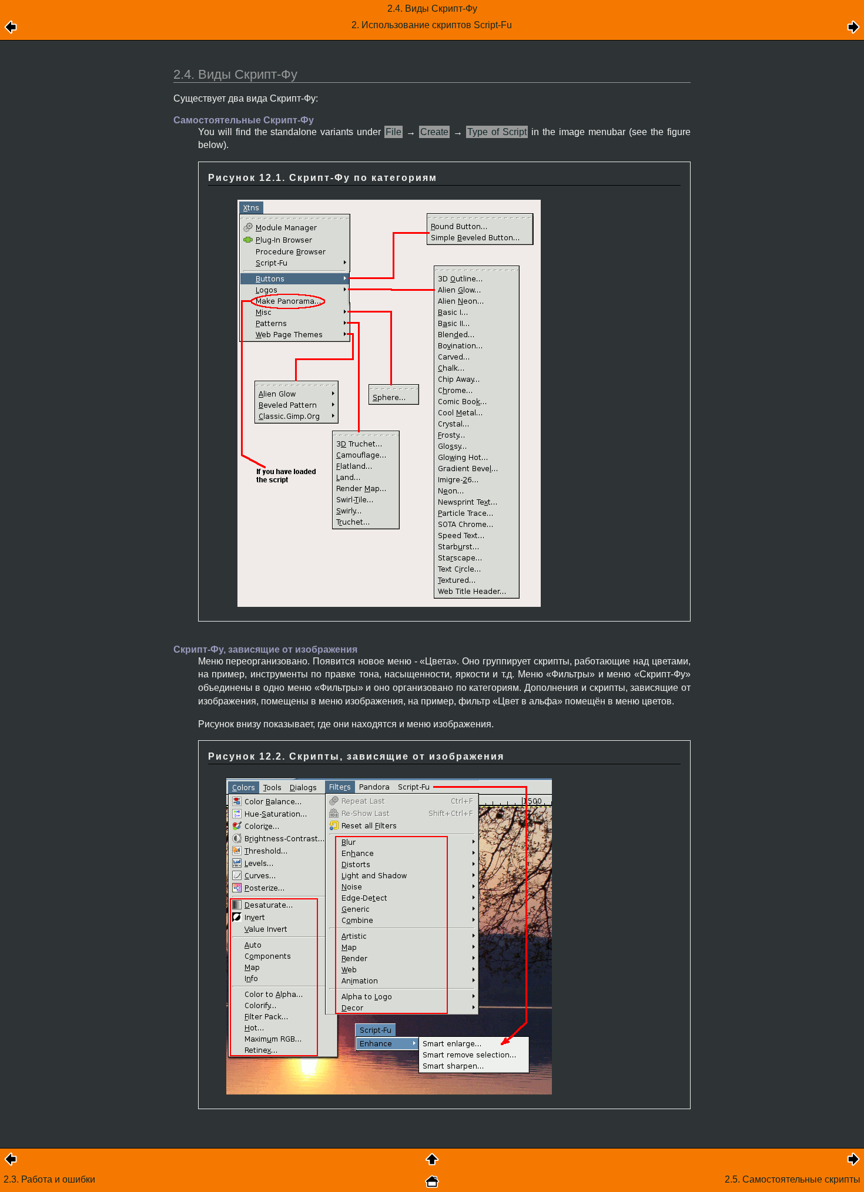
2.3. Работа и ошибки (49, 1179)
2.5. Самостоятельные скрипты (792, 1179)
